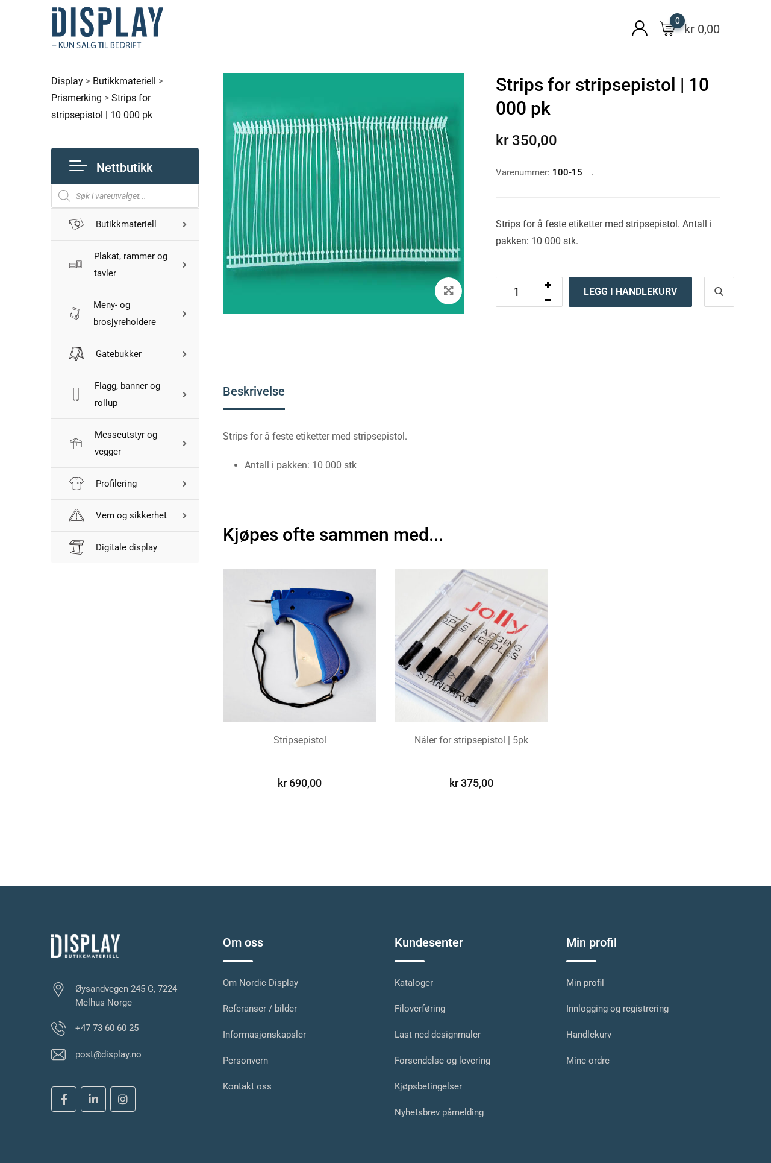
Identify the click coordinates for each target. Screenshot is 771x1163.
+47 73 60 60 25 (107, 1028)
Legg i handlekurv (630, 291)
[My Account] (640, 27)
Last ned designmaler (438, 1034)
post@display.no (108, 1054)
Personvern (245, 1060)
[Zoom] (448, 290)
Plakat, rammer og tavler (130, 265)
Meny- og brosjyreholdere (124, 313)
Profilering (116, 483)
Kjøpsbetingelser (428, 1086)
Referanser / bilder (260, 1008)
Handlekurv (588, 1034)
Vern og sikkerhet (131, 515)
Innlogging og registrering (617, 1008)
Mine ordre (588, 1060)
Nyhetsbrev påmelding (439, 1112)
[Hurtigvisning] (719, 292)
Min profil (585, 982)
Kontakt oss (247, 1086)
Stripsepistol (299, 740)
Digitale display (126, 547)
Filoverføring (420, 1008)
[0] (667, 27)
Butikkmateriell (126, 224)
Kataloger (414, 982)
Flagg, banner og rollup (127, 394)
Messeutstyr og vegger (126, 443)
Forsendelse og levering (442, 1060)
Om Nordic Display (260, 982)
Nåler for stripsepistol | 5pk (471, 740)
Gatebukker (119, 353)
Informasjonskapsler (264, 1034)
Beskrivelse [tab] (254, 391)
